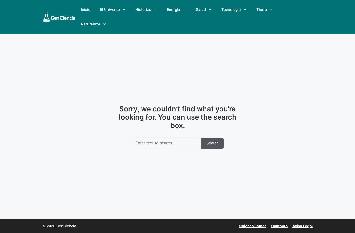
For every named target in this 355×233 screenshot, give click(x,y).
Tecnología (231, 9)
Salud (201, 9)
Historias (143, 9)
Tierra (261, 9)
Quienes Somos (252, 226)
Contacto (279, 226)
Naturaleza (90, 24)
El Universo (110, 9)
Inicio (85, 9)
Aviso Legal (302, 226)
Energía (173, 9)
